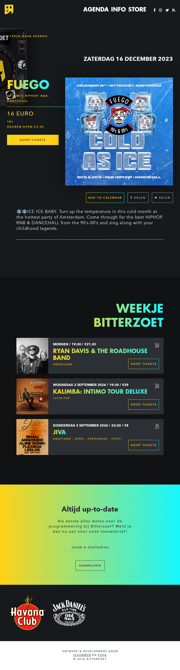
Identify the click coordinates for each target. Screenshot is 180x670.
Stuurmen (82, 655)
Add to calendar (105, 197)
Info (118, 9)
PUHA (102, 655)
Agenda (96, 9)
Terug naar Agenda (28, 36)
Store (137, 9)
